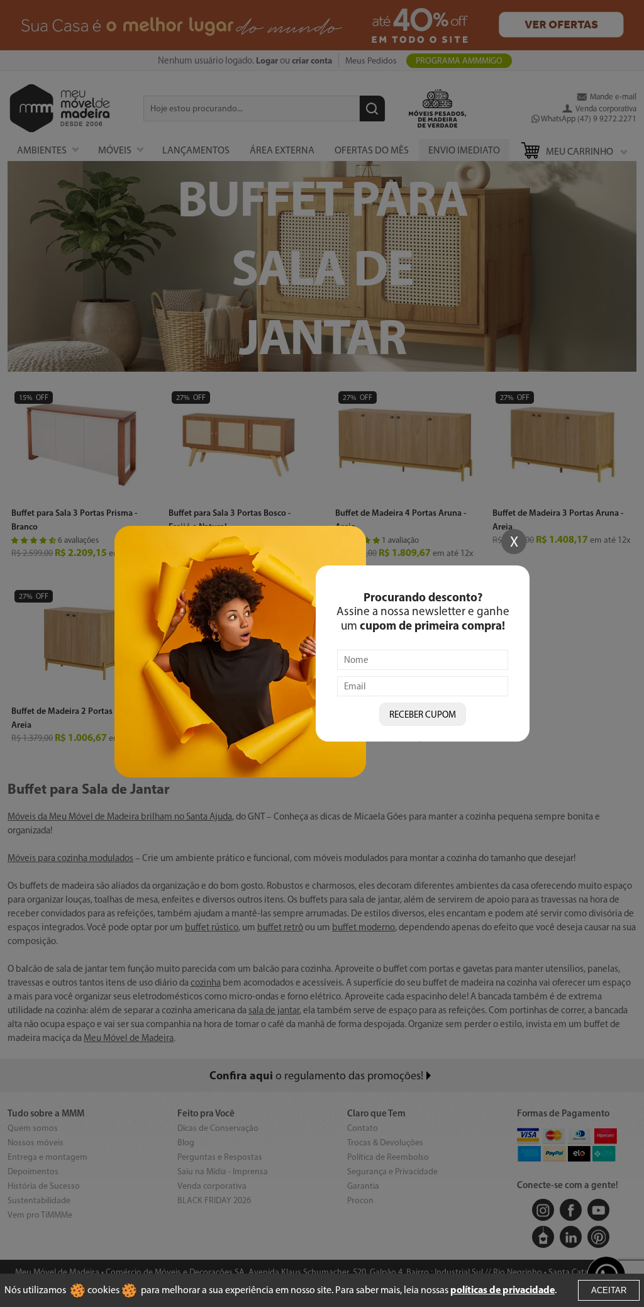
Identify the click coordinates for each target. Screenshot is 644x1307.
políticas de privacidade (502, 1289)
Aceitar (608, 1290)
